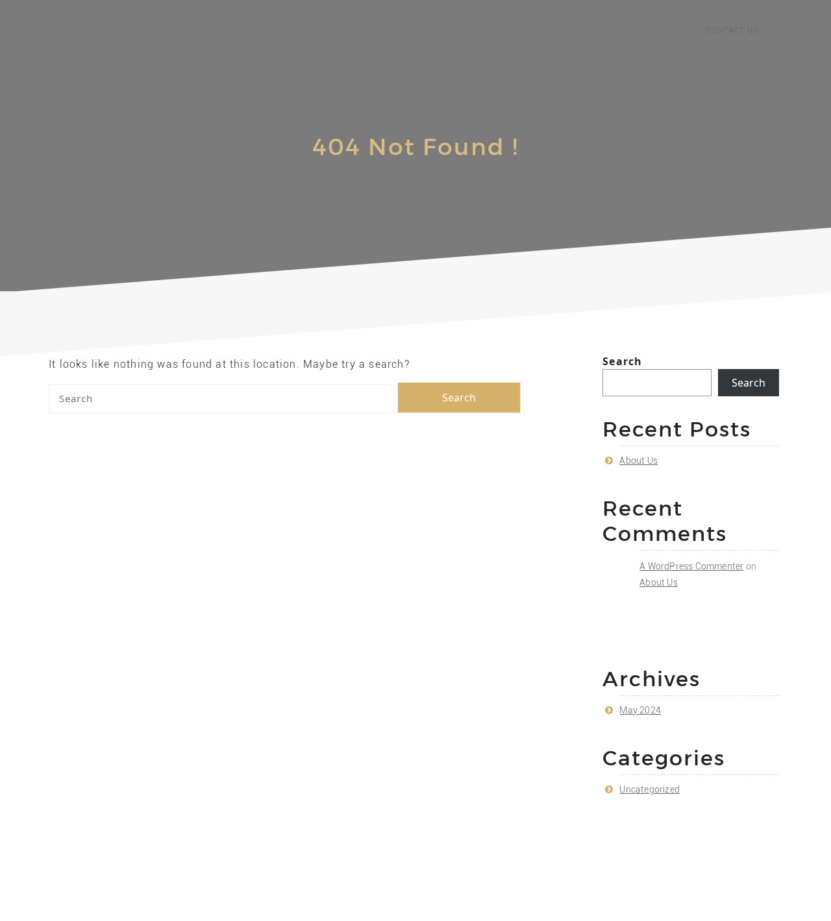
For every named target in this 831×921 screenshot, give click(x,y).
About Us (638, 460)
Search (622, 361)
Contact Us (732, 30)
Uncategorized (649, 789)
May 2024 (640, 710)
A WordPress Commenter (691, 566)
